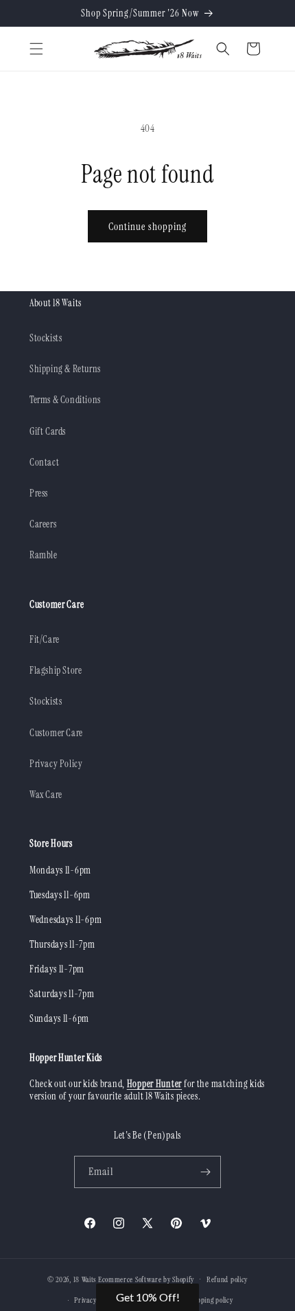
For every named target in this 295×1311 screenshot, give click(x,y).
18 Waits (85, 1279)
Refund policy (227, 1279)
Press (39, 493)
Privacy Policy (56, 763)
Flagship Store (56, 670)
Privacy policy (94, 1300)
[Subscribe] (205, 1172)
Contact (44, 462)
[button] (36, 49)
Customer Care (56, 733)
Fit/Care (45, 639)
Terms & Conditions (65, 400)
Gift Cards (48, 431)
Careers (43, 524)
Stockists (46, 338)
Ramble (44, 555)
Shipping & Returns (65, 369)
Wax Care (46, 794)
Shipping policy (210, 1300)
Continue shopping (147, 226)
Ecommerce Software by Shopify (146, 1279)
